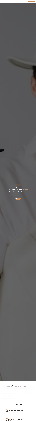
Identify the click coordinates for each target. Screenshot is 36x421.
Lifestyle (18, 1)
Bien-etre (15, 1)
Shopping (23, 1)
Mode (20, 1)
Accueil (7, 1)
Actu (9, 1)
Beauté (12, 1)
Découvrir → (18, 198)
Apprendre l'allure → (31, 1)
